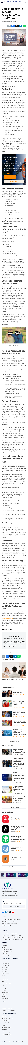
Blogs (3, 981)
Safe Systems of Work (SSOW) (9, 933)
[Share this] (13, 26)
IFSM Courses (5, 976)
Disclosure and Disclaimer (8, 1010)
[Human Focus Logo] (14, 885)
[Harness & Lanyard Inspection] (14, 849)
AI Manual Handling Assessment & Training (12, 937)
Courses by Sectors (7, 951)
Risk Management (6, 926)
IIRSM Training (5, 974)
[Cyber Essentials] (3, 875)
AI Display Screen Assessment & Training (12, 939)
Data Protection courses (11, 618)
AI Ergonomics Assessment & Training (11, 935)
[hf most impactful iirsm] (23, 875)
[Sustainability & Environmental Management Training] (14, 839)
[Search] (22, 2)
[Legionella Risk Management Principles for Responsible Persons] (14, 733)
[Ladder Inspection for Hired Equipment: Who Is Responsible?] (14, 752)
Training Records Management (9, 923)
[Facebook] (3, 912)
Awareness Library (6, 956)
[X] (10, 912)
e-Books (4, 990)
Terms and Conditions (7, 1008)
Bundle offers (5, 947)
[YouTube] (13, 912)
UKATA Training (5, 965)
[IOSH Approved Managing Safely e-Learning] (14, 713)
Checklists (4, 994)
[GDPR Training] (14, 693)
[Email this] (9, 26)
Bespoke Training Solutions (8, 921)
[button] (2, 2)
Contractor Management (8, 928)
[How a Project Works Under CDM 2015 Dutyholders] (14, 799)
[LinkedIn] (6, 912)
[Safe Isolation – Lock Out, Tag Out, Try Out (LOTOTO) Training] (14, 703)
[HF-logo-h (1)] (12, 2)
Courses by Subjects (7, 949)
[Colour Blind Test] (14, 859)
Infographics (5, 988)
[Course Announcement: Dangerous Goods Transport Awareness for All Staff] (14, 777)
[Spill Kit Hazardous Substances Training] (14, 723)
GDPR (13, 617)
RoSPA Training (5, 963)
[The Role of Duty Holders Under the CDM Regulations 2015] (14, 790)
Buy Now (9, 177)
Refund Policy (5, 1004)
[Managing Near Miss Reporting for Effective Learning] (14, 829)
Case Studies (5, 998)
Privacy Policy (5, 1006)
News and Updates (6, 984)
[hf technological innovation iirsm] (11, 875)
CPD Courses (5, 967)
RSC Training (5, 969)
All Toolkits (4, 953)
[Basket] (25, 2)
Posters (4, 996)
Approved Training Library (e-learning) (11, 919)
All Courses (4, 945)
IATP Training (5, 971)
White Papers (5, 992)
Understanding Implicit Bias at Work (13, 679)
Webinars (4, 986)
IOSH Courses (5, 961)
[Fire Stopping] (14, 819)
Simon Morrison (14, 636)
